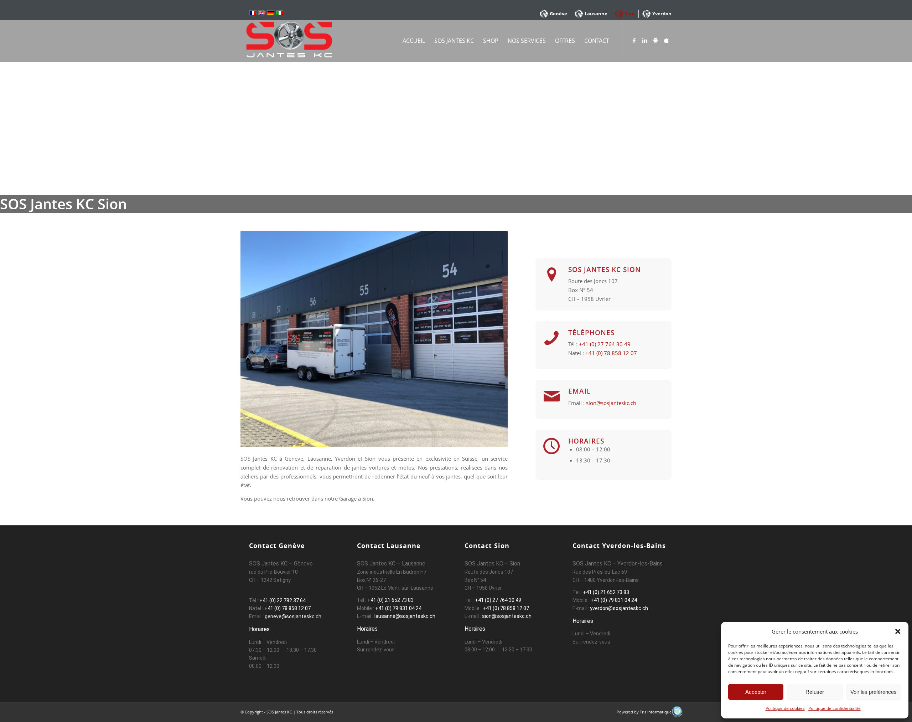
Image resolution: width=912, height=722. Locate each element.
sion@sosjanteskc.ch (611, 402)
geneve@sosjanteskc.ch (293, 616)
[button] (897, 631)
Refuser (814, 692)
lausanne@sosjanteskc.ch (404, 616)
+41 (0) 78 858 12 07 (611, 353)
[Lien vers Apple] (666, 40)
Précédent (256, 339)
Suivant (491, 339)
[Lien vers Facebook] (634, 40)
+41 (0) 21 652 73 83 (390, 600)
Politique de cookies (785, 708)
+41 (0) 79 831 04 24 (398, 608)
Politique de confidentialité (834, 708)
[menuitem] (553, 14)
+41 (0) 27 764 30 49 (605, 344)
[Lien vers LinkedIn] (644, 40)
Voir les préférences (873, 692)
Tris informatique (656, 712)
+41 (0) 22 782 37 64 (282, 600)
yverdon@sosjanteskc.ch (618, 608)
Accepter (755, 692)
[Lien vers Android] (655, 40)
